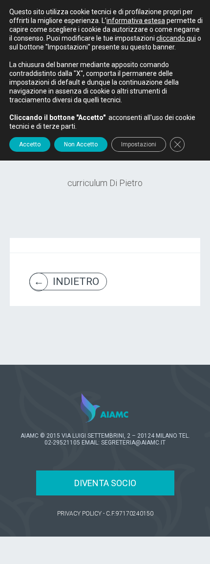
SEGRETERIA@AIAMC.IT (133, 442)
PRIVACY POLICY (79, 513)
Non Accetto (81, 144)
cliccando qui (176, 38)
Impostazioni (138, 144)
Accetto (30, 144)
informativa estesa (135, 20)
